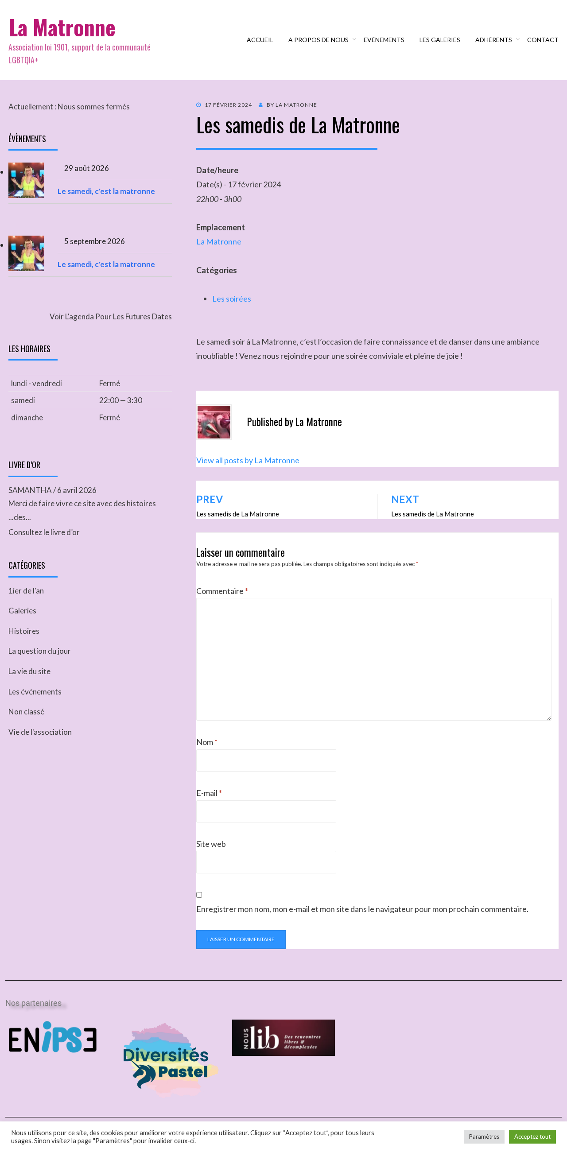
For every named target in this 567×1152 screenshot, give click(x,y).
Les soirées (231, 298)
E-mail (209, 793)
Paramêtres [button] (484, 1136)
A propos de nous (318, 39)
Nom (206, 742)
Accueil (260, 39)
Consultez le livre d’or (44, 532)
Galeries (22, 610)
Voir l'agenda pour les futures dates (111, 316)
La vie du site (29, 671)
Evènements (384, 39)
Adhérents (493, 39)
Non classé (26, 711)
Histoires (23, 631)
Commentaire (222, 591)
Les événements (35, 691)
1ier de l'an (26, 590)
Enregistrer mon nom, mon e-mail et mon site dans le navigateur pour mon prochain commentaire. (362, 909)
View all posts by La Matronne (247, 460)
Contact (543, 39)
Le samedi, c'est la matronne (106, 191)
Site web (211, 844)
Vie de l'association (40, 732)
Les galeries (439, 39)
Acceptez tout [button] (532, 1136)
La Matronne (62, 27)
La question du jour (39, 651)
